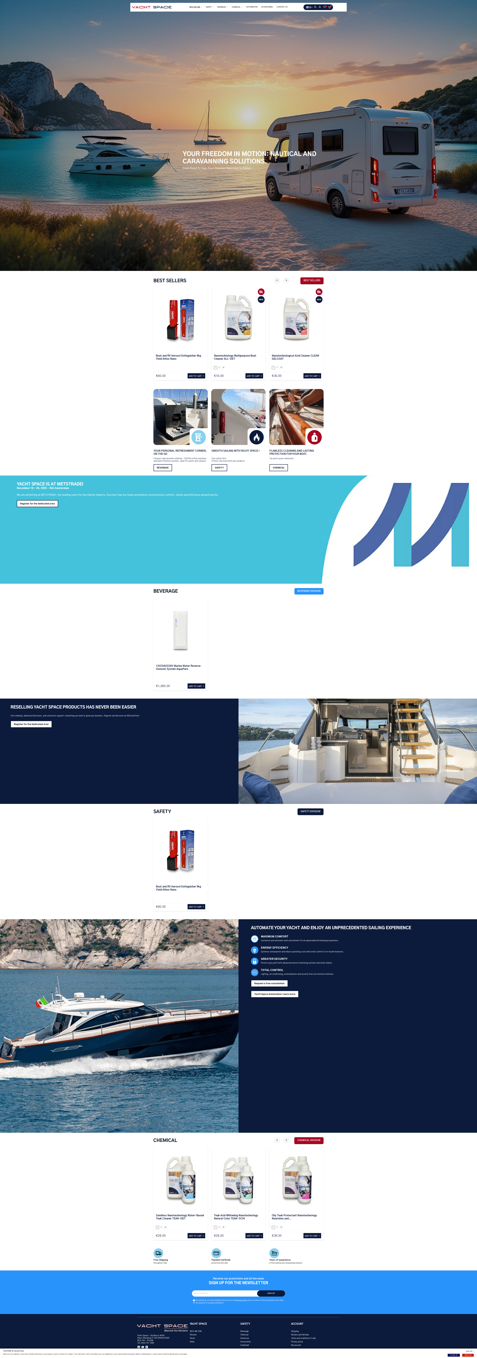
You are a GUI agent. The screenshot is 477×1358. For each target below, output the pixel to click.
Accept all (453, 1355)
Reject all (468, 1355)
